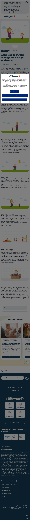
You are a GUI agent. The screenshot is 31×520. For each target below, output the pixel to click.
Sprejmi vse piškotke (15, 95)
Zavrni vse (14, 99)
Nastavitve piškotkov (14, 91)
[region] (15, 89)
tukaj (21, 85)
